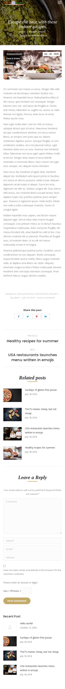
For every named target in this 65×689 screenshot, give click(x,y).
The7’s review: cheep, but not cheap (40, 411)
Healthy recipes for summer (40, 447)
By (15, 297)
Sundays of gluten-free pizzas (41, 389)
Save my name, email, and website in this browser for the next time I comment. (32, 572)
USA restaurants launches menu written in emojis (42, 430)
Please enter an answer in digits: (20, 582)
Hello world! (26, 623)
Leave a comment (46, 297)
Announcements (37, 31)
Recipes (10, 63)
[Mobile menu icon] (59, 2)
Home (23, 31)
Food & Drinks (13, 58)
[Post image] (12, 395)
